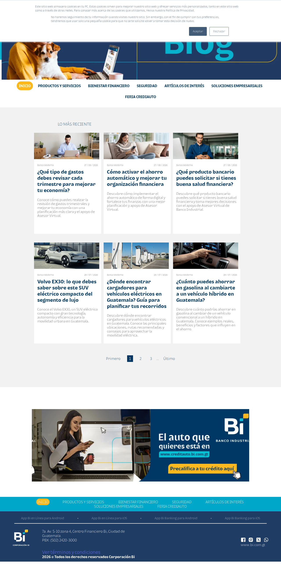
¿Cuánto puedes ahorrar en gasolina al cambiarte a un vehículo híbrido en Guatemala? (205, 291)
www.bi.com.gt (253, 545)
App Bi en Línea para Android (42, 518)
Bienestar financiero (109, 86)
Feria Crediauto (140, 97)
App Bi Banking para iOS (242, 518)
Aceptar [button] (198, 31)
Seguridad (147, 86)
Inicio (25, 86)
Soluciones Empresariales (236, 86)
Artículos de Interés (184, 86)
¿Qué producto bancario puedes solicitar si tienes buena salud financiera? (206, 178)
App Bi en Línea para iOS (109, 518)
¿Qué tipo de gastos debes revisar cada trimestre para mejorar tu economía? (66, 181)
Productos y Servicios (59, 86)
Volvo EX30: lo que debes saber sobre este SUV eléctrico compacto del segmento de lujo (66, 291)
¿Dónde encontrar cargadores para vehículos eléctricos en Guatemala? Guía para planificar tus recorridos (136, 294)
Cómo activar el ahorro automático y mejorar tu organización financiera (137, 178)
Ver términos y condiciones (71, 552)
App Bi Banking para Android (176, 518)
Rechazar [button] (219, 31)
